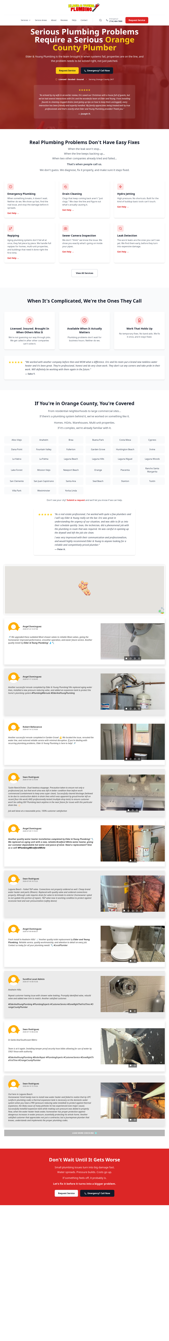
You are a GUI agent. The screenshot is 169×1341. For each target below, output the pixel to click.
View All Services (84, 273)
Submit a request (76, 500)
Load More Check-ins (83, 1133)
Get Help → (13, 213)
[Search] (100, 20)
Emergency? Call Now (98, 70)
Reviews (64, 20)
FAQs (74, 20)
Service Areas (41, 20)
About (53, 20)
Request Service (137, 20)
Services (24, 20)
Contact (84, 20)
